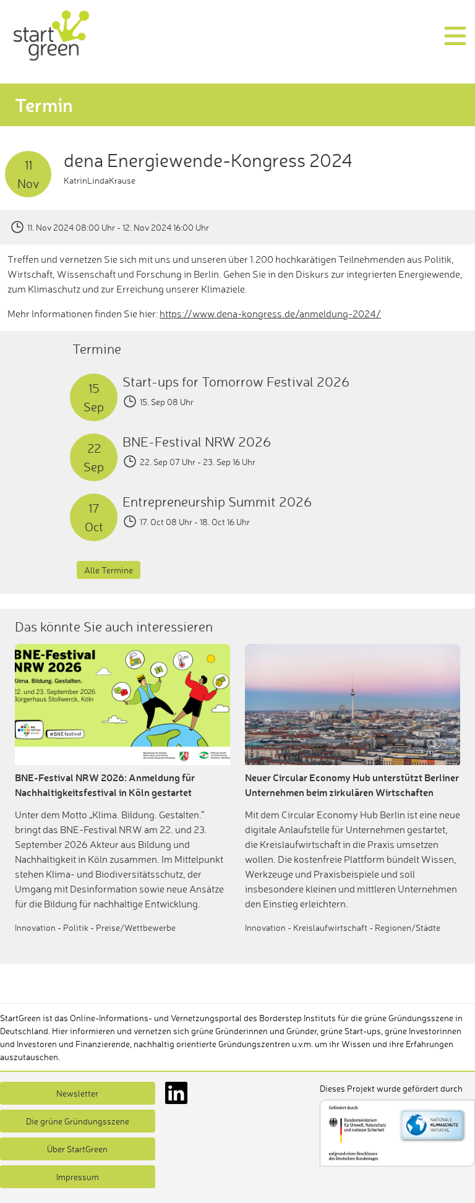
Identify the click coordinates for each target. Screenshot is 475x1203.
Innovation (35, 927)
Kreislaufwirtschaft (330, 927)
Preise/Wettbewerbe (136, 927)
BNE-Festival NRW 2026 (196, 441)
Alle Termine (108, 570)
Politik (75, 927)
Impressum (77, 1176)
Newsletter (77, 1093)
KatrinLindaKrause (99, 180)
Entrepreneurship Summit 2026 (217, 501)
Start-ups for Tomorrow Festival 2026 (235, 381)
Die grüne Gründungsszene (77, 1121)
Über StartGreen (77, 1149)
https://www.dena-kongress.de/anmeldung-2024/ (270, 313)
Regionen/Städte (407, 927)
